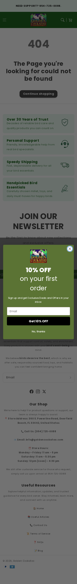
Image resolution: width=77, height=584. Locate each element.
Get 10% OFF (38, 321)
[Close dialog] (70, 249)
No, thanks (38, 331)
